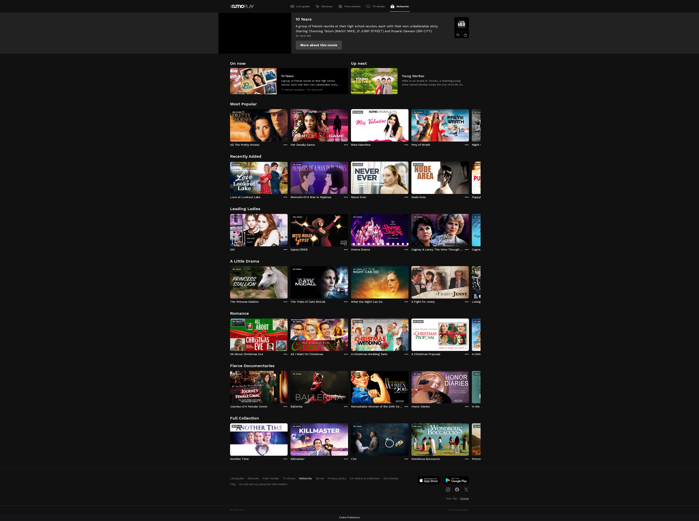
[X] (466, 489)
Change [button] (464, 498)
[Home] (242, 6)
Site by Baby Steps (458, 510)
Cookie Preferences (349, 517)
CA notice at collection (365, 478)
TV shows (378, 6)
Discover (327, 6)
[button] (319, 45)
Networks (402, 6)
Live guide (303, 6)
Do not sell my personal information (263, 484)
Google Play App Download (456, 481)
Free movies (352, 6)
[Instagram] (448, 489)
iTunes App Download (429, 481)
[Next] (469, 124)
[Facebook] (457, 489)
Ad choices (390, 478)
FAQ (233, 484)
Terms (319, 478)
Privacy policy (337, 478)
